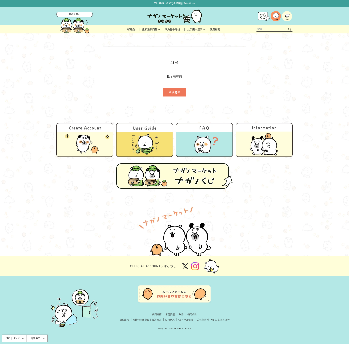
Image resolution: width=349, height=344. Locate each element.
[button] (132, 29)
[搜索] (289, 29)
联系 (181, 314)
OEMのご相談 (185, 319)
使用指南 (157, 314)
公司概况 (169, 319)
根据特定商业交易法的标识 (147, 319)
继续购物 (174, 92)
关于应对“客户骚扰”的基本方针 (213, 319)
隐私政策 (124, 319)
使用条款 (192, 314)
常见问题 (170, 314)
